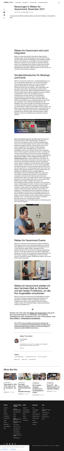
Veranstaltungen (6, 416)
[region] (14, 448)
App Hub (33, 420)
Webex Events (17, 359)
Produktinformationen (36, 416)
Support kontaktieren (45, 412)
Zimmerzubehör (25, 420)
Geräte (24, 405)
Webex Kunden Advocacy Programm (46, 410)
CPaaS (5, 428)
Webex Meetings (32, 359)
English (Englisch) (16, 424)
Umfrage (5, 420)
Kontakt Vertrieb (44, 414)
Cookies (51, 445)
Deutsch (14, 418)
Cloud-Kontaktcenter (7, 426)
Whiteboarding (6, 424)
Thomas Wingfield (25, 12)
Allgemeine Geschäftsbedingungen (17, 409)
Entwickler (34, 424)
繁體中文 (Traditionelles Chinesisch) (17, 422)
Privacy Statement (4, 449)
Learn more (22, 347)
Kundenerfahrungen (33, 2)
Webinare (5, 422)
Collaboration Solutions (30, 356)
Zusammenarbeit (18, 2)
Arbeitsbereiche (25, 2)
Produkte (5, 405)
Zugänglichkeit (34, 422)
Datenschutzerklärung (46, 445)
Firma (43, 405)
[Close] (28, 446)
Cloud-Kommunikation (19, 356)
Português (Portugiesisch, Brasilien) (17, 435)
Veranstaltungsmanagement (43, 2)
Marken (14, 416)
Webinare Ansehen (35, 418)
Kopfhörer (24, 418)
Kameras (24, 416)
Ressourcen (34, 405)
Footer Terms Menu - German (17, 405)
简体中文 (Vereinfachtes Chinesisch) (17, 419)
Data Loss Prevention (42, 356)
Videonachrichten (7, 418)
